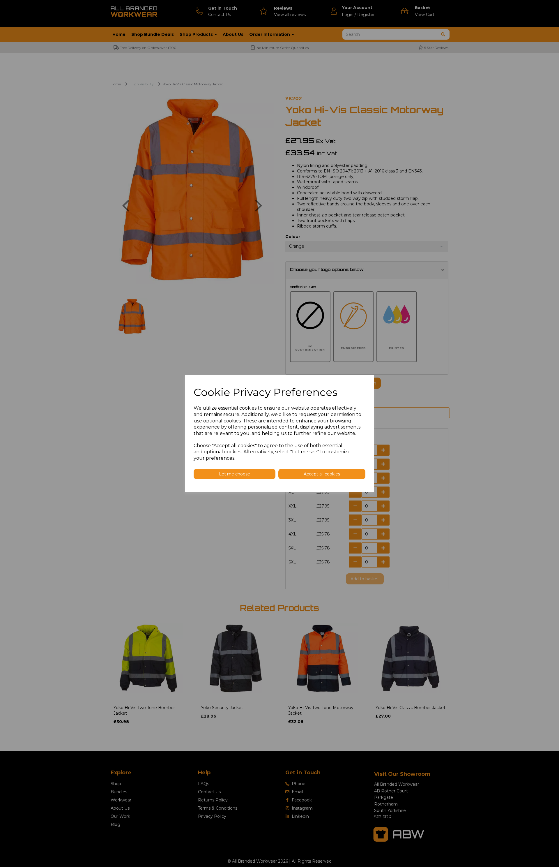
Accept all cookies (322, 474)
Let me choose (234, 474)
